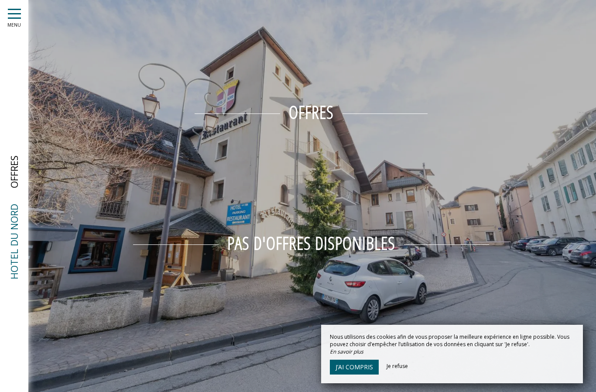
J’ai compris (354, 367)
